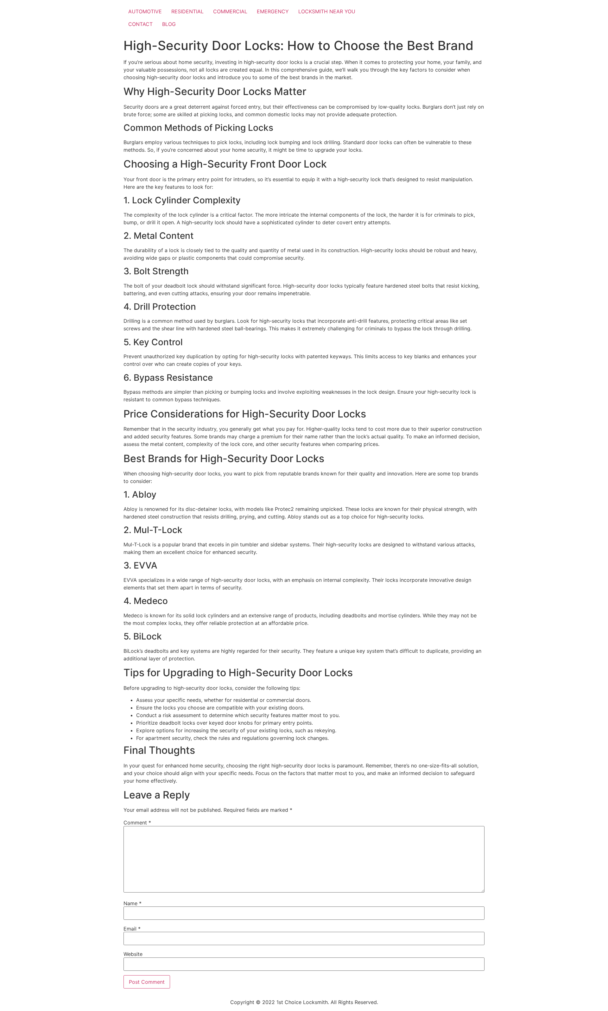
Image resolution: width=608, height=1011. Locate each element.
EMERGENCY (273, 11)
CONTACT (140, 24)
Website (133, 954)
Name (133, 903)
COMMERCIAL (230, 11)
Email (132, 928)
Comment (137, 822)
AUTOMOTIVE (145, 11)
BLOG (169, 24)
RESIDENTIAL (187, 11)
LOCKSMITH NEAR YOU (326, 11)
